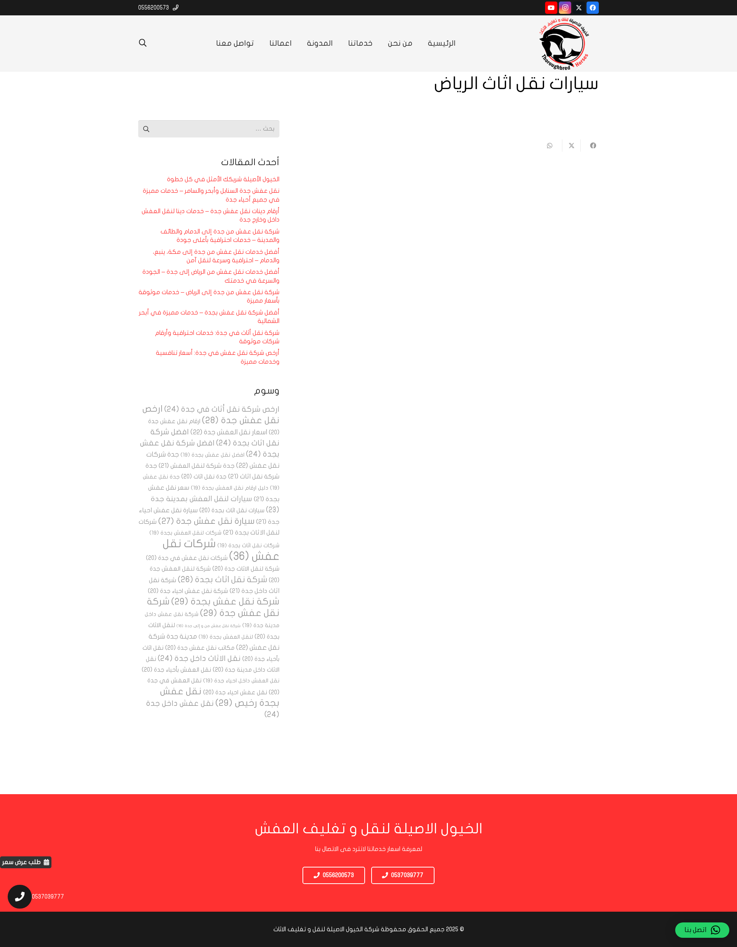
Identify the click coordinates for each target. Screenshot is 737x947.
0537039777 (48, 897)
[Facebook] (593, 8)
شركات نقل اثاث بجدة (248, 545)
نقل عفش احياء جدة (235, 692)
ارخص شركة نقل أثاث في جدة (221, 409)
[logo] (564, 43)
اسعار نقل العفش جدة (228, 432)
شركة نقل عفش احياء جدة (188, 591)
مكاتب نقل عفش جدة (200, 648)
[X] (579, 8)
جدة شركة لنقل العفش (197, 465)
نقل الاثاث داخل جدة (199, 658)
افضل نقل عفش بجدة (212, 455)
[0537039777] (16, 897)
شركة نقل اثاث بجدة (222, 579)
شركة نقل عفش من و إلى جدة (209, 626)
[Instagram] (565, 8)
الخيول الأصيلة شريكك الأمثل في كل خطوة (223, 179)
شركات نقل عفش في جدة (187, 558)
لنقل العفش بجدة (225, 637)
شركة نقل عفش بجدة (225, 601)
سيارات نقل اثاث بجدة (231, 510)
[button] (142, 43)
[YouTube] (551, 8)
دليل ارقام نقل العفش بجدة (229, 488)
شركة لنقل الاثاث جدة (245, 569)
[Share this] (589, 145)
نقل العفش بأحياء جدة (176, 670)
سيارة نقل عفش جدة (206, 521)
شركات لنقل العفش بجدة (185, 533)
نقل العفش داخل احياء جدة (241, 681)
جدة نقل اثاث (203, 477)
